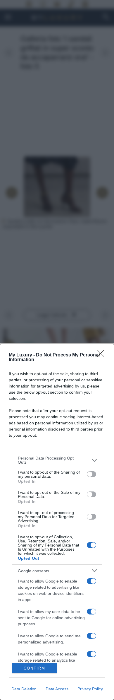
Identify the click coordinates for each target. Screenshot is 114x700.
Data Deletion (24, 689)
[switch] (91, 474)
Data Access (57, 689)
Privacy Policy (90, 689)
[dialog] (57, 522)
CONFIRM (34, 668)
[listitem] (57, 460)
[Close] (102, 355)
